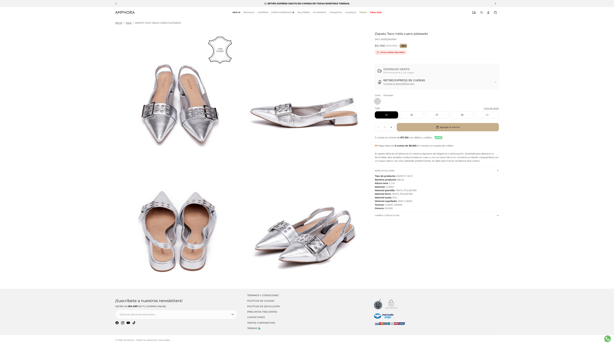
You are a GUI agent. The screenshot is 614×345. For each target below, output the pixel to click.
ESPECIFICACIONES (384, 170)
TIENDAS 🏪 (254, 328)
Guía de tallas (491, 108)
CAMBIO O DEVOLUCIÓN (387, 215)
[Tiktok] (134, 323)
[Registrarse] (232, 314)
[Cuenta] (488, 12)
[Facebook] (117, 323)
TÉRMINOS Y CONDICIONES (263, 295)
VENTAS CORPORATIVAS (261, 322)
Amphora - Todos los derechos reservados (147, 340)
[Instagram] (123, 323)
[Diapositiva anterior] (116, 3)
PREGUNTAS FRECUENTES (262, 311)
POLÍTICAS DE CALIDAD (260, 300)
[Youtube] (128, 323)
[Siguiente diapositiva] (495, 3)
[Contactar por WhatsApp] (607, 338)
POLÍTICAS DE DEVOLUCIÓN (263, 306)
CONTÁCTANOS (256, 317)
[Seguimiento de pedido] (474, 12)
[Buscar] (481, 12)
